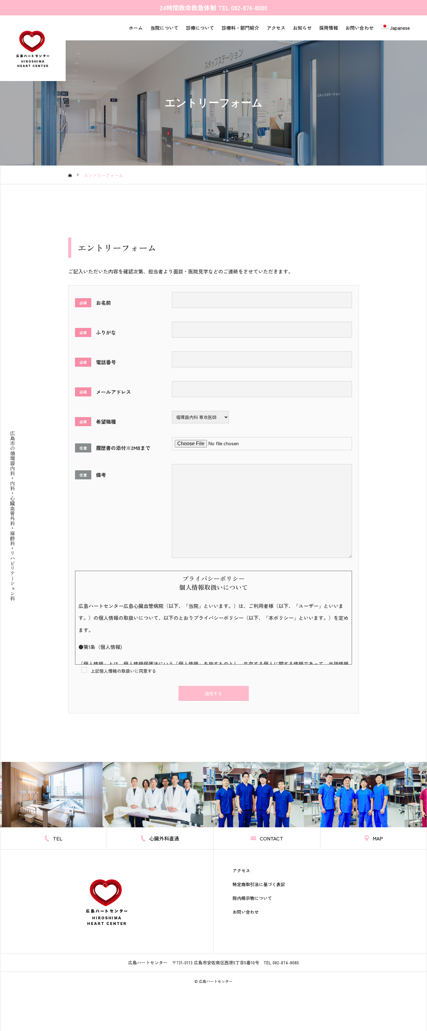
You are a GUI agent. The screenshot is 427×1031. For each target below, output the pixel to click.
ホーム (136, 27)
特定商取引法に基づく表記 (259, 884)
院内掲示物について (252, 898)
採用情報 (328, 27)
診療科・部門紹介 (240, 27)
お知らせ (302, 27)
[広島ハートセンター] (33, 48)
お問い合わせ (359, 27)
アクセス (276, 27)
